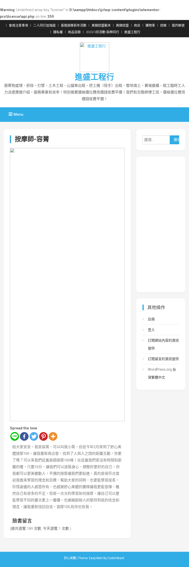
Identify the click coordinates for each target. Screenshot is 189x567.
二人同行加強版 (44, 25)
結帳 (163, 25)
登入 (151, 330)
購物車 (150, 25)
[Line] (14, 436)
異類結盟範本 (101, 25)
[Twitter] (34, 436)
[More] (53, 436)
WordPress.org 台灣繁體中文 (162, 373)
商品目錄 (74, 32)
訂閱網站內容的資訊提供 (163, 344)
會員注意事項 (18, 25)
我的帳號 (178, 25)
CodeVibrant (116, 558)
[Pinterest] (43, 436)
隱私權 (58, 32)
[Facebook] (24, 436)
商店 (137, 25)
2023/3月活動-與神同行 (102, 32)
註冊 (151, 319)
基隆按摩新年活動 (73, 25)
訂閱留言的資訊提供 (163, 359)
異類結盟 (122, 25)
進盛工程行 (132, 32)
